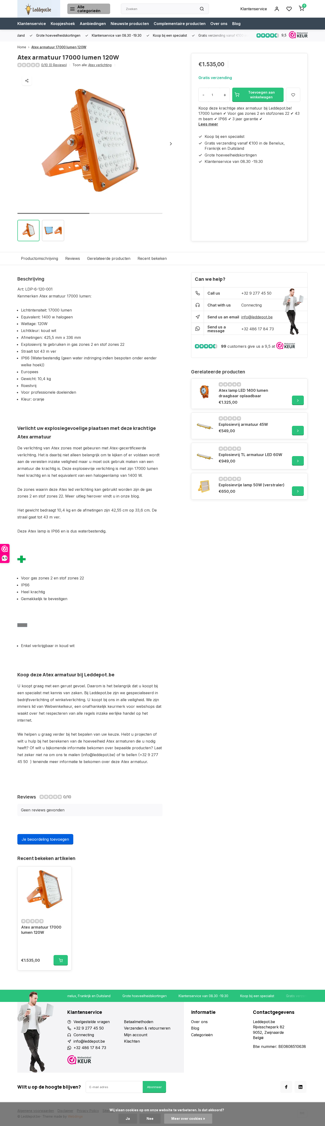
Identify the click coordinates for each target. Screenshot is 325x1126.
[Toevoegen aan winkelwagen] (61, 960)
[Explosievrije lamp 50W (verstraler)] (204, 486)
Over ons (218, 23)
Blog (236, 23)
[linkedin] (300, 1087)
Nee (150, 1119)
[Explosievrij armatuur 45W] (204, 425)
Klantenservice (253, 8)
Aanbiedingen (93, 23)
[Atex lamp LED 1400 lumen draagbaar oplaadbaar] (204, 391)
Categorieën (202, 1034)
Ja (128, 1119)
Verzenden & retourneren (147, 1028)
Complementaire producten (180, 23)
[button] (171, 144)
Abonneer (154, 1087)
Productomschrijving (39, 258)
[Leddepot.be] (38, 9)
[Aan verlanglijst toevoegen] (64, 874)
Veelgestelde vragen (92, 1021)
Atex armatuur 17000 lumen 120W (58, 47)
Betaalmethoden (138, 1021)
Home (21, 47)
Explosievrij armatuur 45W (243, 424)
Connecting (251, 305)
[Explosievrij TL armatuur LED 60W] (204, 456)
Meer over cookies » (188, 1119)
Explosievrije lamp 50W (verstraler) (252, 485)
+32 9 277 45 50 (256, 293)
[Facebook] (286, 1087)
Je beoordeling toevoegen (45, 839)
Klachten (132, 1041)
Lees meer (208, 124)
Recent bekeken (152, 258)
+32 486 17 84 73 (257, 329)
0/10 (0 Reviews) (54, 65)
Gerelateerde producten (108, 258)
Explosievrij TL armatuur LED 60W (250, 454)
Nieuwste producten (130, 23)
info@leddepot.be (257, 317)
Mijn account (135, 1034)
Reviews (72, 258)
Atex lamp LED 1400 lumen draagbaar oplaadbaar (243, 393)
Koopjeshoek (63, 23)
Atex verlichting (100, 65)
